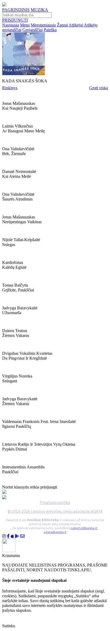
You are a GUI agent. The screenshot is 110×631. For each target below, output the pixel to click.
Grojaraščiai (32, 30)
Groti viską (98, 88)
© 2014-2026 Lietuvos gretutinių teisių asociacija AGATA (55, 511)
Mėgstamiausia (43, 25)
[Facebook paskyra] (8, 536)
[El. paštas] (22, 536)
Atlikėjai (76, 25)
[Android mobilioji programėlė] (17, 536)
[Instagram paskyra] (4, 536)
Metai (25, 25)
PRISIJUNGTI (15, 20)
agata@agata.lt (55, 532)
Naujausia (10, 25)
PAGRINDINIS (16, 9)
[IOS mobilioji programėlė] (12, 536)
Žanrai (62, 25)
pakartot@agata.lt (84, 528)
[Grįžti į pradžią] (4, 5)
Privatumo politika (55, 502)
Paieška (50, 30)
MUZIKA (39, 9)
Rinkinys (9, 88)
